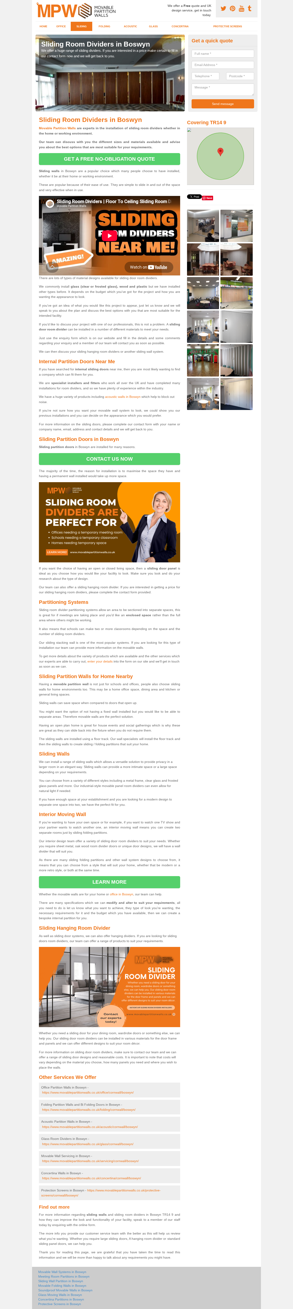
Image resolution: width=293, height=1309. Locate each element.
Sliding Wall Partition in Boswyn (60, 1281)
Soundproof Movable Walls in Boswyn (65, 1290)
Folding (104, 26)
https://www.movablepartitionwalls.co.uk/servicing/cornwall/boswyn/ (90, 1161)
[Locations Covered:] (37, 4)
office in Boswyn (121, 894)
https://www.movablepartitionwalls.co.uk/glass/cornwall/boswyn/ (87, 1144)
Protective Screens (227, 26)
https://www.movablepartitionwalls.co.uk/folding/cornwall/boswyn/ (89, 1109)
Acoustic (130, 26)
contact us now (109, 459)
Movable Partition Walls (57, 128)
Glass (153, 26)
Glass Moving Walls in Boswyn (60, 1295)
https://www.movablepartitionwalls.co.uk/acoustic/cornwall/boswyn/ (90, 1127)
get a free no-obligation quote (109, 159)
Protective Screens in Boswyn (59, 1304)
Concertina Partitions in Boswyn (61, 1299)
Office (61, 26)
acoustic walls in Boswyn (123, 397)
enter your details (100, 661)
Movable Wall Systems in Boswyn (62, 1272)
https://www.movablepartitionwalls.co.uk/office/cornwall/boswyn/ (88, 1092)
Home (43, 26)
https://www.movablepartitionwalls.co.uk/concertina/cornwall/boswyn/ (91, 1178)
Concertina (180, 26)
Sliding (81, 26)
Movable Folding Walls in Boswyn (62, 1285)
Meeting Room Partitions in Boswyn (64, 1276)
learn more (109, 882)
